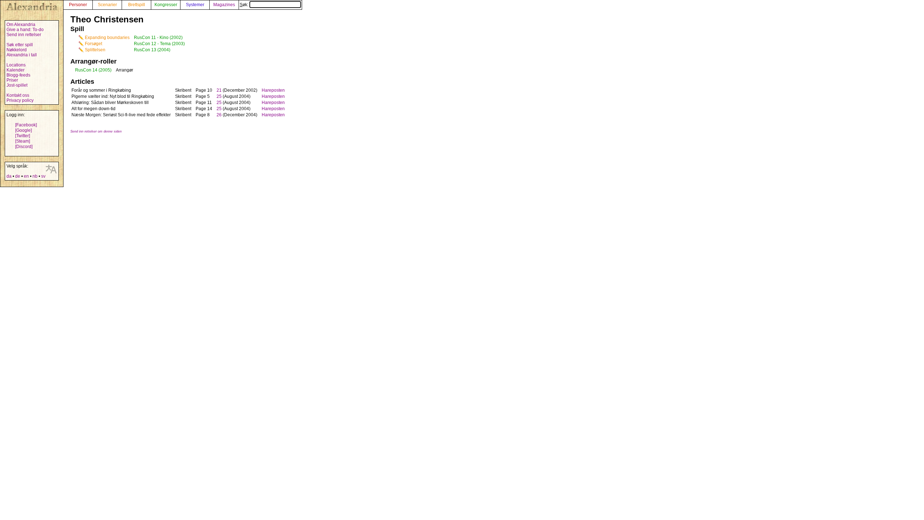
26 (219, 114)
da (9, 176)
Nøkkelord (16, 49)
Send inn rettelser (23, 34)
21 (219, 90)
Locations (16, 65)
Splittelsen (95, 49)
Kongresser (165, 4)
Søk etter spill (19, 44)
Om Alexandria (20, 24)
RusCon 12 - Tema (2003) (159, 43)
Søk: (244, 4)
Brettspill (136, 4)
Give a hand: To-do (25, 29)
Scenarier (107, 4)
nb (35, 176)
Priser (12, 80)
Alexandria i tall (21, 54)
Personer (78, 4)
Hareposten (273, 90)
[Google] (23, 130)
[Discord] (23, 146)
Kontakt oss (17, 95)
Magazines (224, 4)
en (26, 176)
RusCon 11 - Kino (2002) (158, 37)
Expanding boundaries (107, 37)
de (17, 176)
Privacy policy (20, 100)
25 (219, 96)
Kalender (15, 70)
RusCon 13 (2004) (152, 49)
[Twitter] (22, 135)
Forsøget (93, 43)
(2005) (105, 70)
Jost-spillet (16, 85)
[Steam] (22, 141)
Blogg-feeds (18, 75)
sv (43, 176)
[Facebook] (26, 124)
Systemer (195, 4)
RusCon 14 (86, 70)
